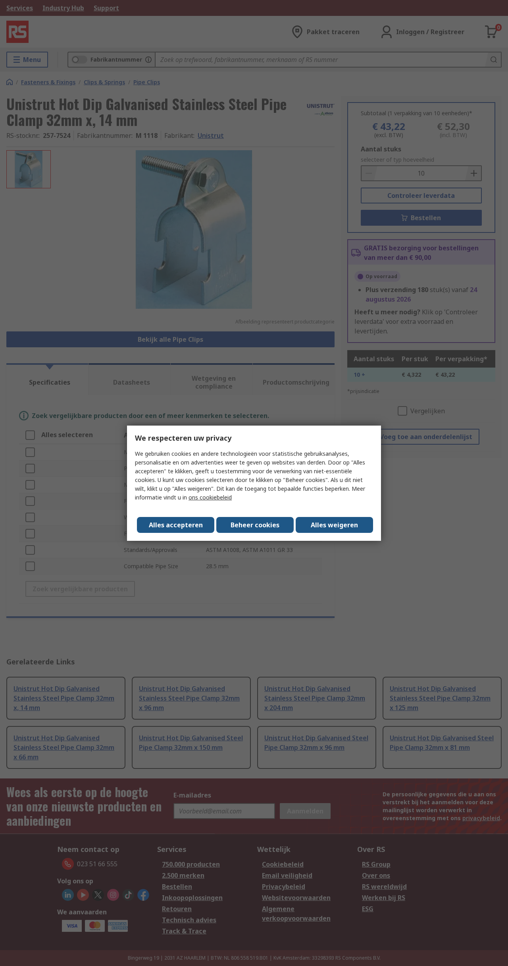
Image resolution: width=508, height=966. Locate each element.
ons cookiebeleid (210, 497)
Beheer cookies (255, 525)
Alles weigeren (334, 525)
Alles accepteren (176, 525)
